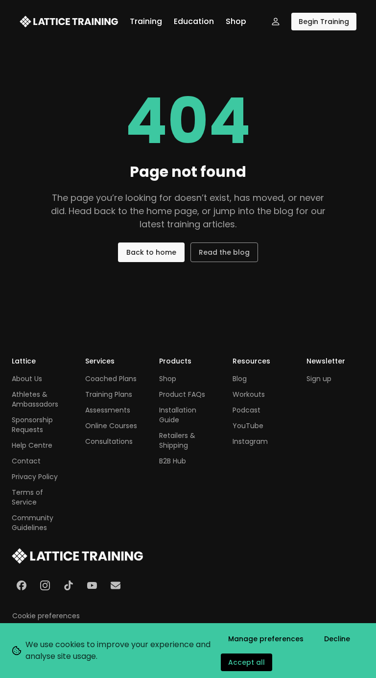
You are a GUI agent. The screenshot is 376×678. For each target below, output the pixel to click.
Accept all (246, 662)
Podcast (246, 410)
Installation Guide (177, 415)
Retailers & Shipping (177, 440)
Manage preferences (266, 639)
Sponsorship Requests (32, 425)
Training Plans (108, 394)
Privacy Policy (35, 477)
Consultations (109, 441)
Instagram (250, 441)
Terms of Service (27, 497)
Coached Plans (111, 379)
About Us (27, 379)
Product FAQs (182, 394)
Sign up (318, 379)
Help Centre (32, 445)
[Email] (115, 585)
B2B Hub (172, 461)
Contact (26, 461)
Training (146, 21)
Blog (240, 379)
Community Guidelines (32, 523)
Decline (337, 639)
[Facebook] (21, 585)
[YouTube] (92, 585)
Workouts (249, 394)
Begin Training (324, 21)
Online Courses (111, 426)
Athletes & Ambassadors (35, 399)
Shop (236, 21)
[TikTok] (68, 585)
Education (194, 21)
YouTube (248, 426)
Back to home (151, 252)
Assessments (107, 410)
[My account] (275, 21)
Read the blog (224, 252)
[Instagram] (45, 585)
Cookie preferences (46, 616)
